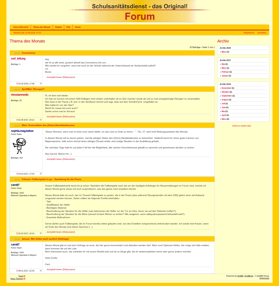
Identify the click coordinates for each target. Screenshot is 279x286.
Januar (225, 76)
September (227, 96)
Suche (78, 27)
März (224, 52)
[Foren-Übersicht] (139, 22)
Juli (223, 103)
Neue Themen (16, 279)
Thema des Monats (42, 27)
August (225, 100)
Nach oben (41, 83)
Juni (224, 107)
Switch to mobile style (241, 126)
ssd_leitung (18, 58)
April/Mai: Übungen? (33, 89)
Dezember (226, 88)
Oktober (225, 92)
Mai (223, 64)
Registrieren (249, 33)
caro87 (15, 184)
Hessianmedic (20, 94)
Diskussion (68, 77)
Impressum (264, 278)
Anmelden (261, 33)
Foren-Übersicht (20, 27)
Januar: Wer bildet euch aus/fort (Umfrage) (45, 239)
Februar (225, 72)
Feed (21, 276)
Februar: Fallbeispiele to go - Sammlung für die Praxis (51, 179)
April (224, 115)
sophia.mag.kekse (22, 130)
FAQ (68, 27)
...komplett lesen (53, 77)
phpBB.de (249, 276)
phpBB (240, 276)
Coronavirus (28, 53)
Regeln (58, 27)
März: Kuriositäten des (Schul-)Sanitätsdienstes (48, 125)
